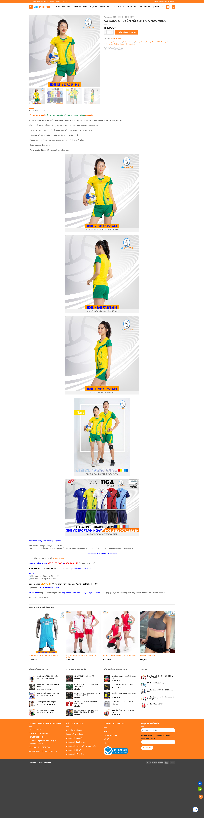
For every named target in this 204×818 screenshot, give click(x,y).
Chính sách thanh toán (75, 742)
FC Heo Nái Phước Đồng (155, 683)
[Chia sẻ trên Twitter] (109, 48)
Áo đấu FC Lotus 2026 (155, 704)
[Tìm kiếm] (173, 7)
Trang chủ (107, 17)
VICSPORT (159, 7)
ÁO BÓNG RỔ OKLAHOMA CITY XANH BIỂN (44, 656)
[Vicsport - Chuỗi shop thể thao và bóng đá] (39, 7)
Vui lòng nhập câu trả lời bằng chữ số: (155, 735)
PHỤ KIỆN (93, 7)
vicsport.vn (131, 44)
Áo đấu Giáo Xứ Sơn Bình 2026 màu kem (160, 691)
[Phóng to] (31, 84)
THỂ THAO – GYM (80, 7)
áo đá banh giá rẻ (128, 42)
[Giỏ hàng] (167, 7)
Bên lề (58, 1)
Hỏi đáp (51, 1)
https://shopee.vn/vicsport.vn (81, 568)
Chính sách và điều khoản (37, 1)
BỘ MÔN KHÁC (130, 7)
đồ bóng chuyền (140, 42)
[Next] (96, 51)
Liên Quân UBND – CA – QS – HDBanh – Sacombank (160, 677)
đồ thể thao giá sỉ (121, 44)
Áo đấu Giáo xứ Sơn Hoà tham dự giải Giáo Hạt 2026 (160, 698)
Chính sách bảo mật (74, 738)
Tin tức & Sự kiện (110, 735)
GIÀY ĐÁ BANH (105, 7)
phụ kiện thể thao (92, 593)
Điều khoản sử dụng (74, 730)
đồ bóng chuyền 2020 (153, 42)
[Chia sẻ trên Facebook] (105, 48)
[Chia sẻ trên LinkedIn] (121, 48)
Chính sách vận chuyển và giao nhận (81, 746)
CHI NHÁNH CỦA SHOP (49, 588)
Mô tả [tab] (31, 110)
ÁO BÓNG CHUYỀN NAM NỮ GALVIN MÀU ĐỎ (119, 656)
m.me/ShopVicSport (61, 558)
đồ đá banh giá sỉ (109, 44)
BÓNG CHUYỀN (130, 17)
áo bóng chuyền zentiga (114, 42)
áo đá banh (78, 593)
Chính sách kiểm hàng (75, 754)
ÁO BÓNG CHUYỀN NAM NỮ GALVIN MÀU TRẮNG (81, 657)
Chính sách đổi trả (73, 750)
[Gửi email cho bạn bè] (113, 48)
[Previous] (33, 51)
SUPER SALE (119, 7)
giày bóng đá (67, 593)
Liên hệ (65, 1)
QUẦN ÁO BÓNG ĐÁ (63, 7)
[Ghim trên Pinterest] (117, 48)
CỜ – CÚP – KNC (145, 7)
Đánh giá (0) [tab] (40, 110)
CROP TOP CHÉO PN (147, 656)
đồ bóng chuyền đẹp (167, 42)
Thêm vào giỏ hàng (126, 32)
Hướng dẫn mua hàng (74, 734)
